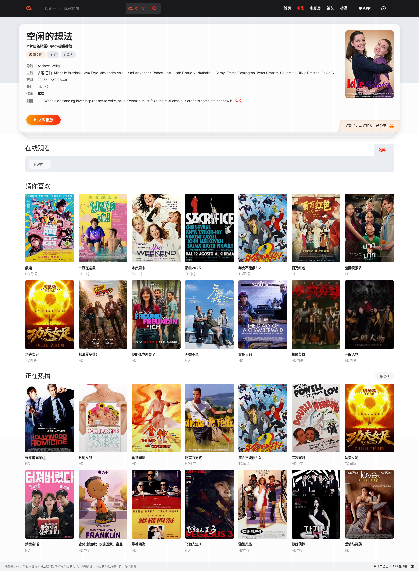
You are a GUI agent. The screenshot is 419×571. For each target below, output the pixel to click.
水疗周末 (138, 268)
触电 (28, 268)
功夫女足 (32, 354)
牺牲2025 (193, 268)
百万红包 (298, 268)
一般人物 (351, 354)
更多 (383, 376)
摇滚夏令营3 (88, 354)
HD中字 (40, 164)
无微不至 (192, 354)
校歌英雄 (298, 354)
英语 (41, 94)
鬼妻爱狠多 (353, 268)
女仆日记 (245, 354)
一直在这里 (87, 268)
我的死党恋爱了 (143, 354)
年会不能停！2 (249, 268)
